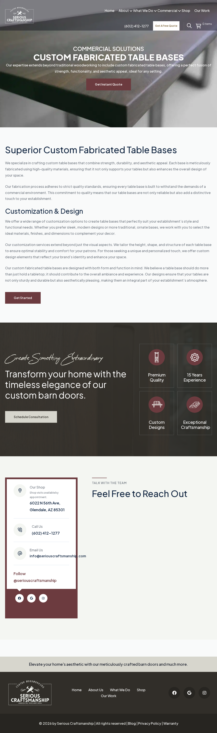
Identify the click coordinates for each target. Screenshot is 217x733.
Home (109, 10)
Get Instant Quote (108, 84)
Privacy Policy (149, 723)
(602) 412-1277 (46, 529)
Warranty (170, 723)
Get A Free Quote (166, 25)
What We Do (143, 10)
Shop (186, 10)
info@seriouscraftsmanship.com (58, 553)
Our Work (202, 10)
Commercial (167, 10)
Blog (132, 723)
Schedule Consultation (31, 417)
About (124, 10)
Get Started (23, 298)
